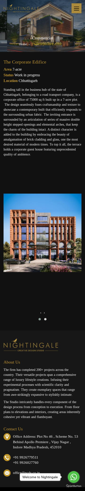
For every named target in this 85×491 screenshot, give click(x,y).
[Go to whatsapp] (74, 477)
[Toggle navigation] (76, 8)
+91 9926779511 (25, 457)
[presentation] (40, 313)
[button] (39, 319)
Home (23, 44)
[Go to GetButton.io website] (73, 486)
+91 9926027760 (25, 462)
